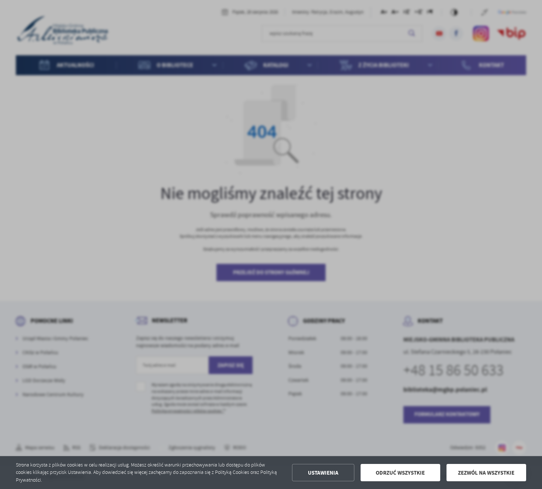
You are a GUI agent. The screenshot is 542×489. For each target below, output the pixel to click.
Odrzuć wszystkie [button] (400, 472)
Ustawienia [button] (323, 472)
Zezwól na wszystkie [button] (486, 472)
